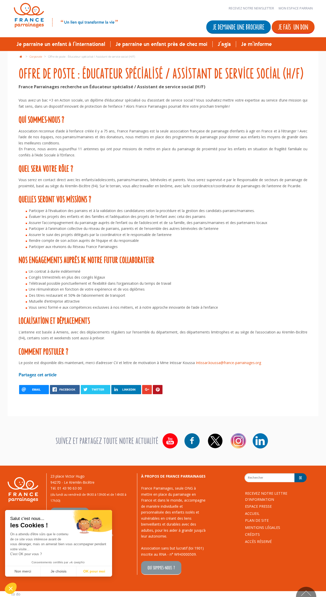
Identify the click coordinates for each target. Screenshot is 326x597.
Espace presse (258, 506)
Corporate (36, 56)
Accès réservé (258, 541)
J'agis (224, 44)
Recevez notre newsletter (251, 8)
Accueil (252, 513)
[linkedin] (260, 441)
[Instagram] (238, 441)
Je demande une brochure (238, 26)
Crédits (252, 534)
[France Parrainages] (65, 14)
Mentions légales (262, 527)
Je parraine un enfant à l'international (61, 44)
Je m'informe (256, 44)
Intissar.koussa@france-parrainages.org (228, 362)
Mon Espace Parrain (296, 8)
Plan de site (257, 520)
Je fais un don (293, 26)
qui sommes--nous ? (161, 567)
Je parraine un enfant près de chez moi (161, 44)
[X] (215, 440)
